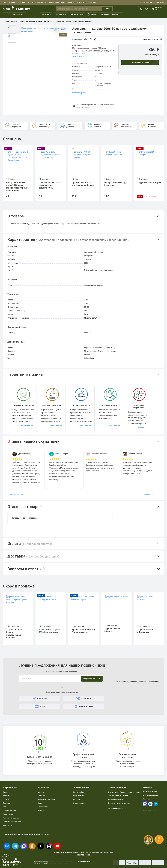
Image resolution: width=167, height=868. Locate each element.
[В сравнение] (86, 39)
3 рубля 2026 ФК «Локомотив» (145, 630)
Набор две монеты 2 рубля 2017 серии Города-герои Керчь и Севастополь (17, 186)
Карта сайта (7, 825)
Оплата (30, 2)
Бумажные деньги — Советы (118, 796)
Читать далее (77, 56)
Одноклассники (86, 706)
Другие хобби (43, 807)
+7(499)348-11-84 (151, 795)
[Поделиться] (95, 39)
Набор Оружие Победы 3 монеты (115, 183)
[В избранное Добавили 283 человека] (91, 39)
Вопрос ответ (54, 2)
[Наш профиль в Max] (145, 805)
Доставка (21, 2)
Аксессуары (78, 14)
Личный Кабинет (79, 792)
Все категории (16, 14)
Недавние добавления (111, 14)
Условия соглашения (11, 818)
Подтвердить (83, 861)
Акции (93, 14)
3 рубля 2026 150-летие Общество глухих (83, 630)
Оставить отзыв (16, 494)
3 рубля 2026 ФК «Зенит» (112, 630)
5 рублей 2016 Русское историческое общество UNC (50, 185)
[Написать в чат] (5, 857)
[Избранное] (146, 8)
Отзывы (12, 2)
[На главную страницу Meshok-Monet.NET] (16, 8)
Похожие (62, 29)
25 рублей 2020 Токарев (149, 182)
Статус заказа (40, 2)
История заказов (79, 796)
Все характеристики (79, 93)
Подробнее (25, 425)
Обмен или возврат (10, 810)
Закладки (76, 799)
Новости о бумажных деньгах (119, 803)
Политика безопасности (12, 822)
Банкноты (62, 14)
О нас (5, 2)
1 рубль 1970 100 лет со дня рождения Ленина (83, 183)
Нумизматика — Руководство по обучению (124, 792)
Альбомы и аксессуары (46, 799)
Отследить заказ (79, 803)
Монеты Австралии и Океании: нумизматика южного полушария (96, 106)
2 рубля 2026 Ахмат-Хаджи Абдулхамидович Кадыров (16, 633)
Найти (107, 9)
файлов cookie (83, 855)
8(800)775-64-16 (151, 2)
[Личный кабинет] (140, 8)
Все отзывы (146, 494)
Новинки (41, 810)
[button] (83, 216)
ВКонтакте (86, 698)
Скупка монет (92, 2)
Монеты (48, 14)
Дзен (42, 706)
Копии (40, 803)
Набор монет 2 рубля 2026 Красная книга (49, 630)
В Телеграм (42, 698)
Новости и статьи (67, 2)
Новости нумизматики (116, 799)
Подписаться (89, 679)
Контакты (80, 2)
